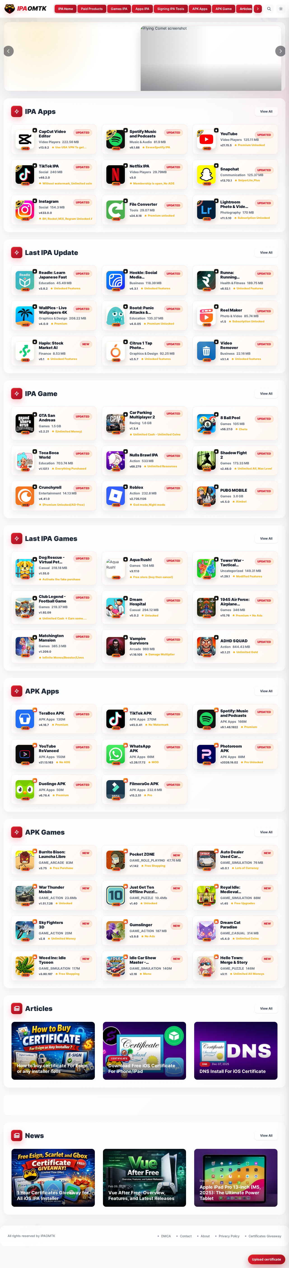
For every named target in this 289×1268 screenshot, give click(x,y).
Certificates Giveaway (265, 1236)
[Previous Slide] (8, 51)
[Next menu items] (258, 9)
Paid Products (92, 9)
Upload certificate (266, 1259)
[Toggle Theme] (280, 8)
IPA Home (65, 9)
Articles (246, 9)
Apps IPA (142, 9)
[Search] (269, 8)
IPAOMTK (48, 1236)
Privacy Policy (229, 1236)
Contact (186, 1236)
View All (266, 111)
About (205, 1236)
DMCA (166, 1236)
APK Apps (199, 9)
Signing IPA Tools (170, 9)
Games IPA (119, 9)
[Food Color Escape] (211, 60)
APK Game (224, 9)
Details (49, 87)
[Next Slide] (280, 51)
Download (23, 87)
